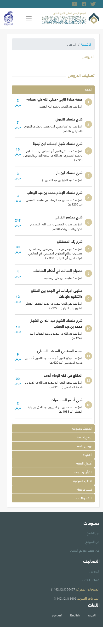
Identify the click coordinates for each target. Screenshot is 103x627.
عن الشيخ (93, 533)
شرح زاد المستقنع (69, 241)
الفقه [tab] (88, 89)
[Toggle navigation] (28, 18)
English (75, 615)
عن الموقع (92, 541)
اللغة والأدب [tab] (84, 497)
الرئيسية (86, 44)
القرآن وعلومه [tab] (83, 472)
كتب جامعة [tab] (84, 489)
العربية (92, 615)
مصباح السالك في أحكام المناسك (58, 270)
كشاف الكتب (90, 579)
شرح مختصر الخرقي (68, 217)
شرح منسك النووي (69, 119)
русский (57, 615)
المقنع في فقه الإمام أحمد (63, 375)
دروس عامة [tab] (84, 445)
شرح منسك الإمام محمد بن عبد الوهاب (54, 192)
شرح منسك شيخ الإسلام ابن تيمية (57, 143)
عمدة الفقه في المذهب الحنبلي (59, 350)
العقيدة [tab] (87, 454)
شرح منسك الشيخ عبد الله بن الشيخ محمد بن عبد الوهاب (56, 323)
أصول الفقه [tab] (84, 463)
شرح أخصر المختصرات (66, 399)
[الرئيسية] (70, 17)
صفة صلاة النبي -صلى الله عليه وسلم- (54, 99)
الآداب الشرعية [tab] (82, 480)
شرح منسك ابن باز (69, 172)
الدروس (94, 571)
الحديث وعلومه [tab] (82, 428)
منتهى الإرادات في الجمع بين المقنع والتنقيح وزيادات (56, 293)
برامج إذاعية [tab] (84, 436)
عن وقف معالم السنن (84, 550)
